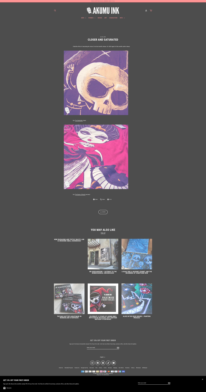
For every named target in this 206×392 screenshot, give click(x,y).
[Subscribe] (169, 383)
